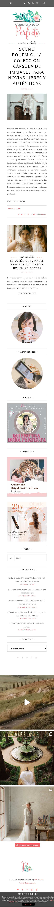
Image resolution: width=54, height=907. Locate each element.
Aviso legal (38, 879)
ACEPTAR (28, 904)
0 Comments (41, 214)
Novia (21, 43)
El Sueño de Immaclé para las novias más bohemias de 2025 (27, 264)
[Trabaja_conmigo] (27, 388)
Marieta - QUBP (14, 208)
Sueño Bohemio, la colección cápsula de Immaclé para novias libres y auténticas (27, 66)
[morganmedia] (27, 872)
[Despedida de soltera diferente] (27, 496)
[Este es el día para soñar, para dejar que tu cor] (27, 758)
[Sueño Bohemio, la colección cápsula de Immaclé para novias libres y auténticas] (27, 106)
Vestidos (31, 43)
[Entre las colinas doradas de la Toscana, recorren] (27, 702)
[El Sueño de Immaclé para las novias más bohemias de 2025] (27, 238)
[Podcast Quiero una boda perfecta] (27, 442)
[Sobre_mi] (27, 343)
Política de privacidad (27, 883)
